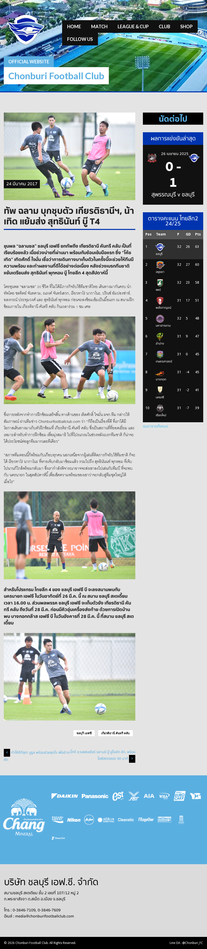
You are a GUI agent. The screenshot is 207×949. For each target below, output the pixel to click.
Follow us (80, 39)
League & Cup (133, 26)
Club (164, 26)
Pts (198, 234)
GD (188, 234)
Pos (148, 234)
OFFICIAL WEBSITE (28, 61)
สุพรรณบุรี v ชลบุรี (173, 194)
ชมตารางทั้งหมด (155, 426)
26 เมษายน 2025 (175, 154)
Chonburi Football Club (56, 75)
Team (161, 234)
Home (74, 26)
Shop (186, 26)
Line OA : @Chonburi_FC (186, 943)
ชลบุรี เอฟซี (84, 733)
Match (99, 26)
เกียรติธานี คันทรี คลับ (115, 733)
